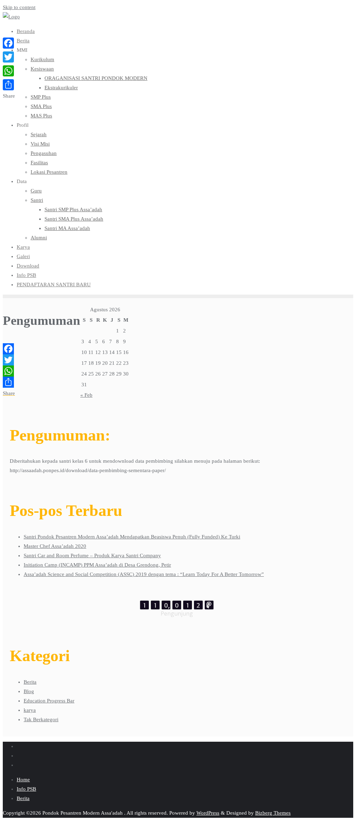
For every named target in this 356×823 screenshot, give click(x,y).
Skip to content (19, 7)
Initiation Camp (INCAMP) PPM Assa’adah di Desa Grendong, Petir (97, 565)
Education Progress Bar (49, 700)
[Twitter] (41, 359)
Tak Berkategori (41, 719)
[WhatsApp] (41, 371)
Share (9, 393)
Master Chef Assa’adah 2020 (55, 546)
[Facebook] (41, 348)
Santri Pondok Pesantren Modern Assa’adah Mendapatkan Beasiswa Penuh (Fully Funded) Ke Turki (132, 537)
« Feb (86, 395)
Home (23, 779)
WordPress (207, 813)
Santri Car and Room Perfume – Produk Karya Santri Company (92, 555)
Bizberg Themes (273, 813)
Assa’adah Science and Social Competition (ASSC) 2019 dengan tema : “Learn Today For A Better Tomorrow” (144, 574)
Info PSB (26, 789)
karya (30, 710)
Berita (30, 682)
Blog (29, 691)
